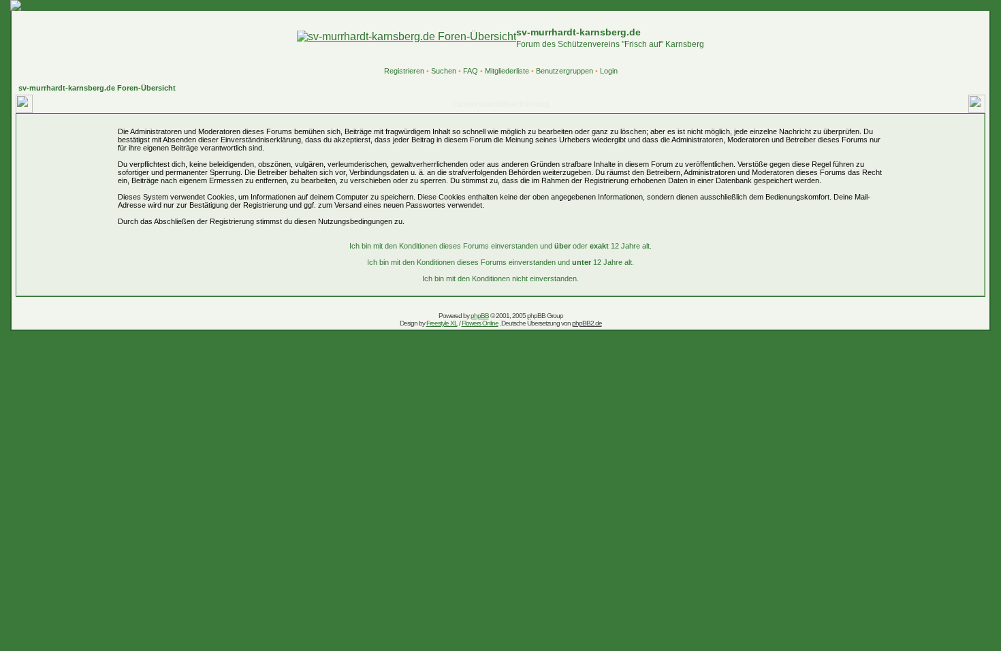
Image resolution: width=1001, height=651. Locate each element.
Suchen (443, 71)
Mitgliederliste (507, 71)
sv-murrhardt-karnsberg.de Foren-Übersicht (97, 88)
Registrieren (404, 71)
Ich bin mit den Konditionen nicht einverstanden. (500, 278)
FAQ (470, 71)
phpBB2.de (587, 323)
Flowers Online (480, 323)
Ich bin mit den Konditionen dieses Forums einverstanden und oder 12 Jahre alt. (500, 246)
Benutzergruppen (564, 71)
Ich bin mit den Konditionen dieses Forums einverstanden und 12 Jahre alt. (500, 262)
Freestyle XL (442, 323)
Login (609, 71)
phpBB (480, 315)
